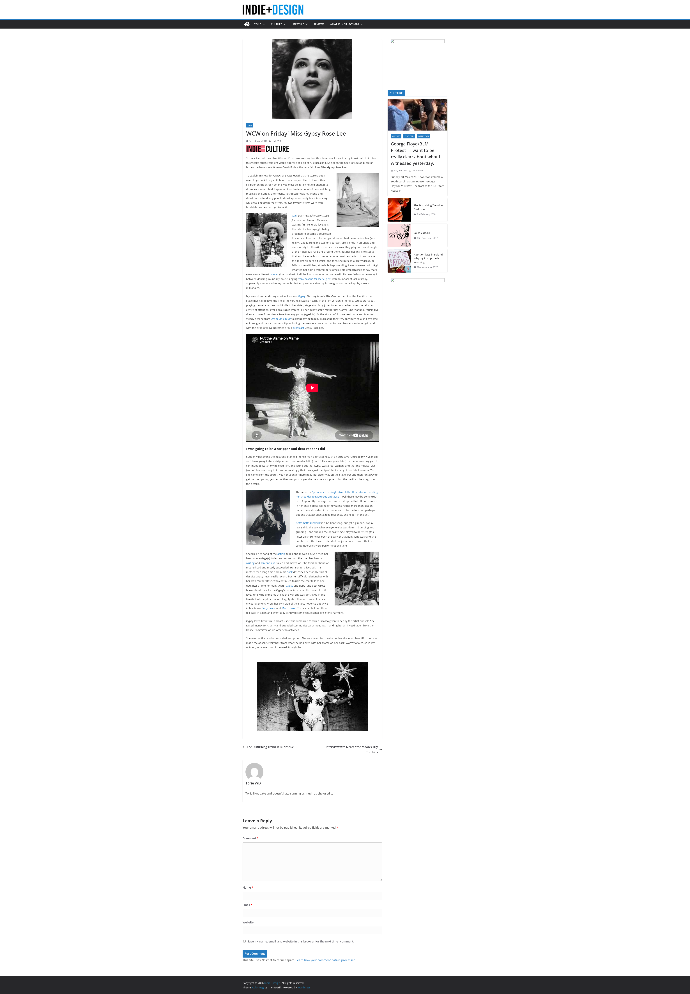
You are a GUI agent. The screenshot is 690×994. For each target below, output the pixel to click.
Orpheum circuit (281, 319)
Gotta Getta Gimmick (308, 523)
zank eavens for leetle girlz (314, 279)
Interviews (423, 136)
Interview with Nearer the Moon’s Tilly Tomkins (352, 749)
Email (247, 905)
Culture (276, 24)
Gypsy (301, 296)
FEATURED (409, 136)
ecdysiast (298, 327)
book (290, 572)
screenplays (268, 563)
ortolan (274, 274)
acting (281, 554)
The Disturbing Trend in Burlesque (270, 747)
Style (257, 24)
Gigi (294, 215)
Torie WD (276, 141)
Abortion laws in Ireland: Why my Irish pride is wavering (428, 258)
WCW (250, 125)
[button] (263, 24)
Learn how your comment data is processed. (326, 960)
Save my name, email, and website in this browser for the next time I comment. (300, 941)
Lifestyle (298, 24)
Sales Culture (422, 232)
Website (248, 922)
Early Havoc (269, 608)
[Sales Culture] (399, 235)
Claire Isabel (418, 170)
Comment (250, 838)
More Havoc (289, 608)
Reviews (319, 24)
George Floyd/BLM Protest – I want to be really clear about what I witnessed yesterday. (415, 153)
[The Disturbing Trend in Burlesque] (399, 210)
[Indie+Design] (247, 24)
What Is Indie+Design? (344, 24)
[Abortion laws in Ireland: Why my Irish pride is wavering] (399, 261)
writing (250, 563)
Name (248, 888)
